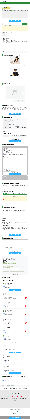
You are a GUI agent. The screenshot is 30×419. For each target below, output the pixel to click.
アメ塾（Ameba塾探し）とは (7, 398)
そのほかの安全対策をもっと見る (15, 274)
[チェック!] (26, 298)
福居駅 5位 (4, 8)
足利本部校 (4, 348)
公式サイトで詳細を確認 (15, 20)
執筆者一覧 (23, 398)
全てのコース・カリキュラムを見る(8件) (22, 180)
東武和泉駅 (7, 4)
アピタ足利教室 (4, 369)
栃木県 (3, 4)
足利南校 (4, 286)
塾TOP (1, 4)
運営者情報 (15, 400)
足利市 (5, 4)
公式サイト (15, 290)
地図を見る (5, 307)
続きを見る (15, 201)
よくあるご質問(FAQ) (15, 402)
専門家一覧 (26, 398)
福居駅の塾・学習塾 (6, 380)
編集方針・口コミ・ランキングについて (16, 398)
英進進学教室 (8, 37)
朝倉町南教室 (4, 338)
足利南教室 (4, 305)
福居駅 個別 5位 (8, 8)
